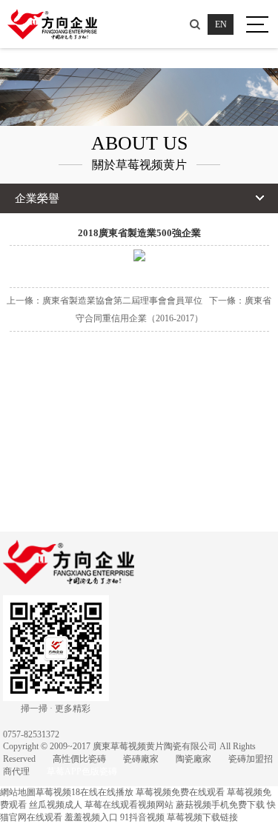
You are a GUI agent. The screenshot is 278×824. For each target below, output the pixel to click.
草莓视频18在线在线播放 (84, 792)
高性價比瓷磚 (79, 759)
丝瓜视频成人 (55, 805)
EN (221, 24)
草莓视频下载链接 (202, 817)
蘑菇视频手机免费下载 (220, 805)
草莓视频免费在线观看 (180, 792)
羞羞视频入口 (91, 817)
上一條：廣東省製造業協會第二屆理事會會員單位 (104, 300)
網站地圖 (18, 792)
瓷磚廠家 (141, 759)
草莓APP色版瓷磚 (82, 771)
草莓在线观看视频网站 (129, 805)
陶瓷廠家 (193, 759)
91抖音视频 (142, 817)
